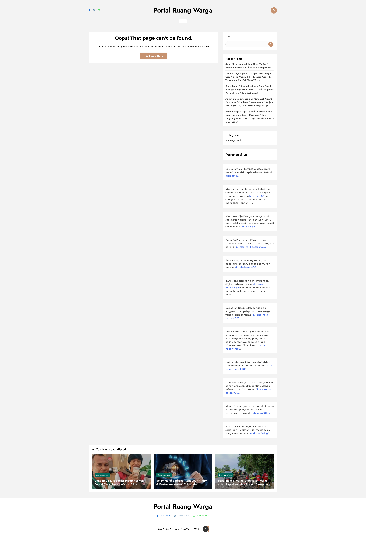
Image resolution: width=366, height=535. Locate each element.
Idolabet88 (231, 175)
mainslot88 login (260, 433)
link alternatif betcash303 (250, 247)
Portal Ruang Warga (183, 10)
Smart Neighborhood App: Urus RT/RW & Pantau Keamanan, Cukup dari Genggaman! (248, 65)
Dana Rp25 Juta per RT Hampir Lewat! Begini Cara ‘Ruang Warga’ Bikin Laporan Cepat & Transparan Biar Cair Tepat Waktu (248, 77)
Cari (228, 36)
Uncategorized (233, 140)
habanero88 (256, 196)
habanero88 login (261, 413)
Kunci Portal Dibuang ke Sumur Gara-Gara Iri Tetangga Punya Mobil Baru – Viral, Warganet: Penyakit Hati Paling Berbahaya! (249, 89)
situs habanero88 (245, 267)
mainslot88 (248, 226)
